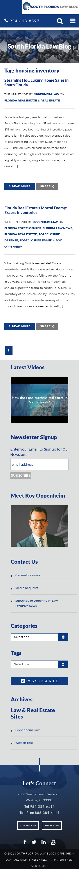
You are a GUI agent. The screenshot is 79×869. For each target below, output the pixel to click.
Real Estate (50, 100)
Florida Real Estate (20, 100)
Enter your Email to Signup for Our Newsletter (39, 452)
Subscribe (52, 825)
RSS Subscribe (41, 681)
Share (46, 186)
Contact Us (28, 825)
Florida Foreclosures (22, 228)
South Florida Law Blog (35, 853)
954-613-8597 (24, 21)
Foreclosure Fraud (36, 240)
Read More (21, 186)
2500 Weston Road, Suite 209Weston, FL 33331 (40, 797)
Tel (39, 806)
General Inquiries (27, 575)
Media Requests (26, 588)
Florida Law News (57, 228)
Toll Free (39, 813)
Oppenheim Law (46, 94)
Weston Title (24, 743)
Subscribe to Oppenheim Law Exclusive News (36, 603)
